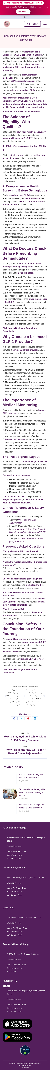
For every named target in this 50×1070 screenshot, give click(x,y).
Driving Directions (14, 846)
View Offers (23, 12)
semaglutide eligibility (13, 702)
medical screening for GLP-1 (35, 696)
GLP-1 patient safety (35, 693)
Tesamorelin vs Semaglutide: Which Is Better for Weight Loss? (32, 792)
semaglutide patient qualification (33, 702)
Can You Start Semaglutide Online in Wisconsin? (31, 776)
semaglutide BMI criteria (35, 699)
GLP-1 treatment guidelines (15, 696)
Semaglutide (23, 686)
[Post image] (10, 779)
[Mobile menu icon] (45, 23)
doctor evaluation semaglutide (26, 690)
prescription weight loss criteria (16, 699)
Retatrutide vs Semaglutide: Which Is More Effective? (31, 806)
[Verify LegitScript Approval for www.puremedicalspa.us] (25, 1050)
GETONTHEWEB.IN (25, 1065)
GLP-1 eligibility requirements (17, 693)
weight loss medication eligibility (25, 705)
